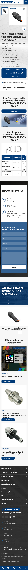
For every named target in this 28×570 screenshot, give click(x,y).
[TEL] (14, 568)
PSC (2, 496)
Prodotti (9, 82)
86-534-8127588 (8, 529)
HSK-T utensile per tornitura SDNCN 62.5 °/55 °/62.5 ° (14, 88)
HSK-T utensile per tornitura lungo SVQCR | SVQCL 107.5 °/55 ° (14, 329)
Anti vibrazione (5, 480)
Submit (14, 267)
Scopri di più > (8, 381)
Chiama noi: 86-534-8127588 (11, 206)
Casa (4, 82)
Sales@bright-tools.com (10, 523)
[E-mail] (8, 568)
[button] (2, 302)
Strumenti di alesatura (7, 476)
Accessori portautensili (8, 484)
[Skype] (3, 568)
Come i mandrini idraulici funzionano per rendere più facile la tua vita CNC (13, 415)
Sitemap (3, 561)
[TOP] (25, 568)
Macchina (3, 488)
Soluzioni (3, 503)
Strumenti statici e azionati (9, 472)
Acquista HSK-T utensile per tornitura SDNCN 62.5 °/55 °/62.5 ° (14, 73)
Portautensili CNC (18, 82)
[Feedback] (19, 568)
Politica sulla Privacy (13, 561)
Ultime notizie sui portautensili (14, 341)
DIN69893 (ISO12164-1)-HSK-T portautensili (14, 84)
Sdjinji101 (6, 541)
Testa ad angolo (6, 492)
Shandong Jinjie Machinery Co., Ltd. (10, 556)
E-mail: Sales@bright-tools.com (14, 200)
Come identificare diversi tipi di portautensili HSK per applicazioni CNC (13, 454)
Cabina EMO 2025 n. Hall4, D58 (11, 376)
